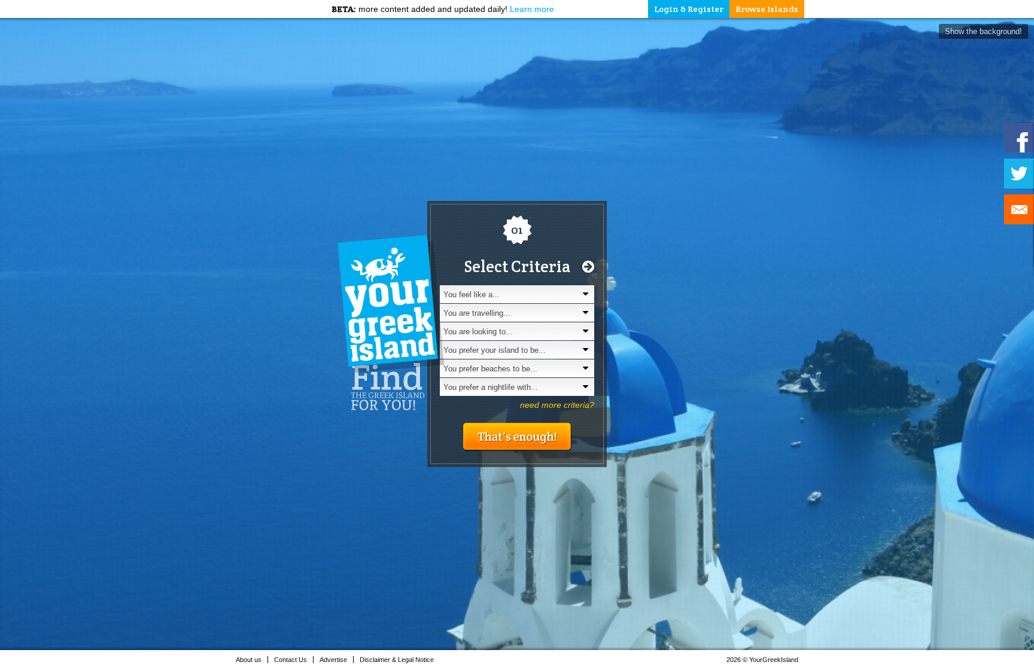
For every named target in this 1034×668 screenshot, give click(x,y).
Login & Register (688, 9)
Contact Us (290, 659)
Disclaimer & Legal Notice (397, 659)
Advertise (333, 659)
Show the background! (983, 31)
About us (248, 659)
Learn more (532, 9)
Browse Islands (766, 9)
